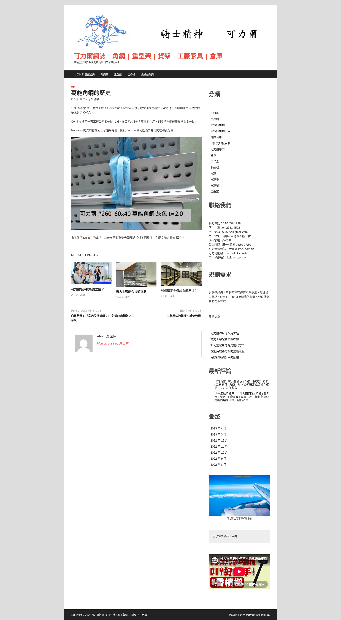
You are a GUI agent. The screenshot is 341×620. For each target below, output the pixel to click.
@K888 (227, 240)
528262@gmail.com (235, 231)
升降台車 (216, 137)
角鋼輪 (214, 185)
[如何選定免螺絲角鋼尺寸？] (181, 286)
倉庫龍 (214, 119)
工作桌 (131, 74)
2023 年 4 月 (218, 428)
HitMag (265, 614)
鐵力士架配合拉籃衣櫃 (131, 291)
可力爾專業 (217, 149)
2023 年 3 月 (218, 434)
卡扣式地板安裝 (220, 143)
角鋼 (73, 87)
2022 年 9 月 (218, 458)
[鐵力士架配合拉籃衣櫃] (136, 287)
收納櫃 (214, 167)
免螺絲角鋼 (147, 74)
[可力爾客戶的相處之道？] (91, 285)
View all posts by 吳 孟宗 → (114, 343)
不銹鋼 (214, 113)
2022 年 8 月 (218, 464)
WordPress (249, 614)
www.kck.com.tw (237, 253)
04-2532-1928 (232, 223)
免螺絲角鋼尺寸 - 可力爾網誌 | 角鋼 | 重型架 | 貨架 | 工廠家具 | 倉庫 (241, 395)
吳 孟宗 (95, 99)
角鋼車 (104, 74)
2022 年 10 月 (219, 452)
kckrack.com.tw (237, 257)
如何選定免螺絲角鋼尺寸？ (179, 291)
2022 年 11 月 (219, 446)
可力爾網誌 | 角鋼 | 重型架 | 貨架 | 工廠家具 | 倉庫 (148, 56)
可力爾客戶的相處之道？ (87, 289)
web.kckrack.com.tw (241, 248)
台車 (213, 155)
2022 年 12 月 (219, 440)
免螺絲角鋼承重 (220, 131)
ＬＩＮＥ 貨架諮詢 (84, 74)
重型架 (118, 74)
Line (232, 296)
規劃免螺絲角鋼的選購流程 (227, 351)
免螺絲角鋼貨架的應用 (224, 357)
